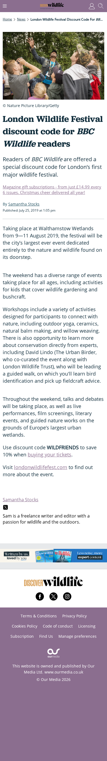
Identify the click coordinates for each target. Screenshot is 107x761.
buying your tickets (49, 454)
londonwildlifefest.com (40, 467)
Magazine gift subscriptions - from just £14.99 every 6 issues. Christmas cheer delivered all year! (52, 189)
